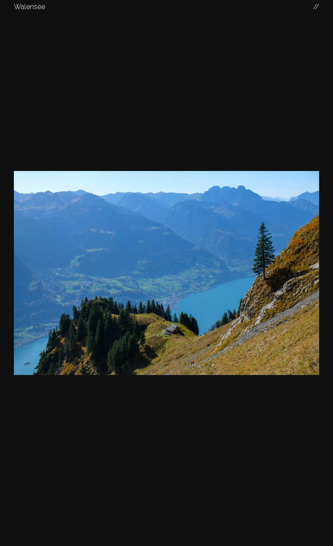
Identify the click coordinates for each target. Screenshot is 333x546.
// (316, 7)
